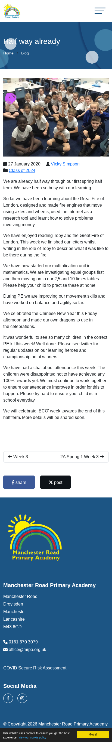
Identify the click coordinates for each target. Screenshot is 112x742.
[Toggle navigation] (100, 10)
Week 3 (20, 456)
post (57, 482)
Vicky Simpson (65, 164)
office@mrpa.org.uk (27, 649)
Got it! (93, 734)
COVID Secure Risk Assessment (34, 668)
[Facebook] (8, 698)
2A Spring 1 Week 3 (80, 456)
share (20, 482)
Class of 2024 (22, 170)
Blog (25, 53)
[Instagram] (22, 698)
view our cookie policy (32, 737)
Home (8, 53)
